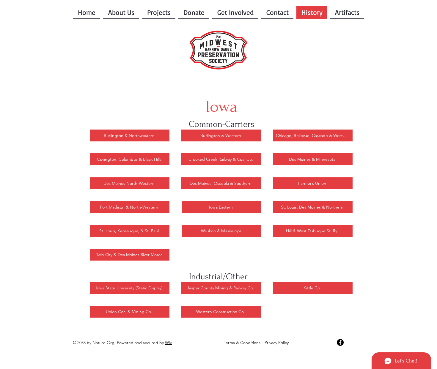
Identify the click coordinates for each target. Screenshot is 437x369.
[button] (235, 12)
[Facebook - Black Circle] (340, 342)
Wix (168, 342)
